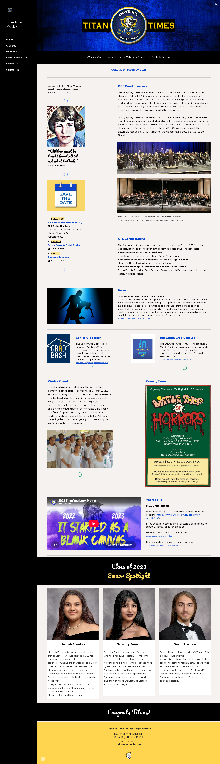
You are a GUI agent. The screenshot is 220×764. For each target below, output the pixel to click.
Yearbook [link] (11, 51)
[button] (216, 4)
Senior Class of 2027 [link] (17, 57)
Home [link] (9, 39)
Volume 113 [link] (12, 69)
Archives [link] (11, 45)
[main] (129, 57)
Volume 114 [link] (12, 63)
